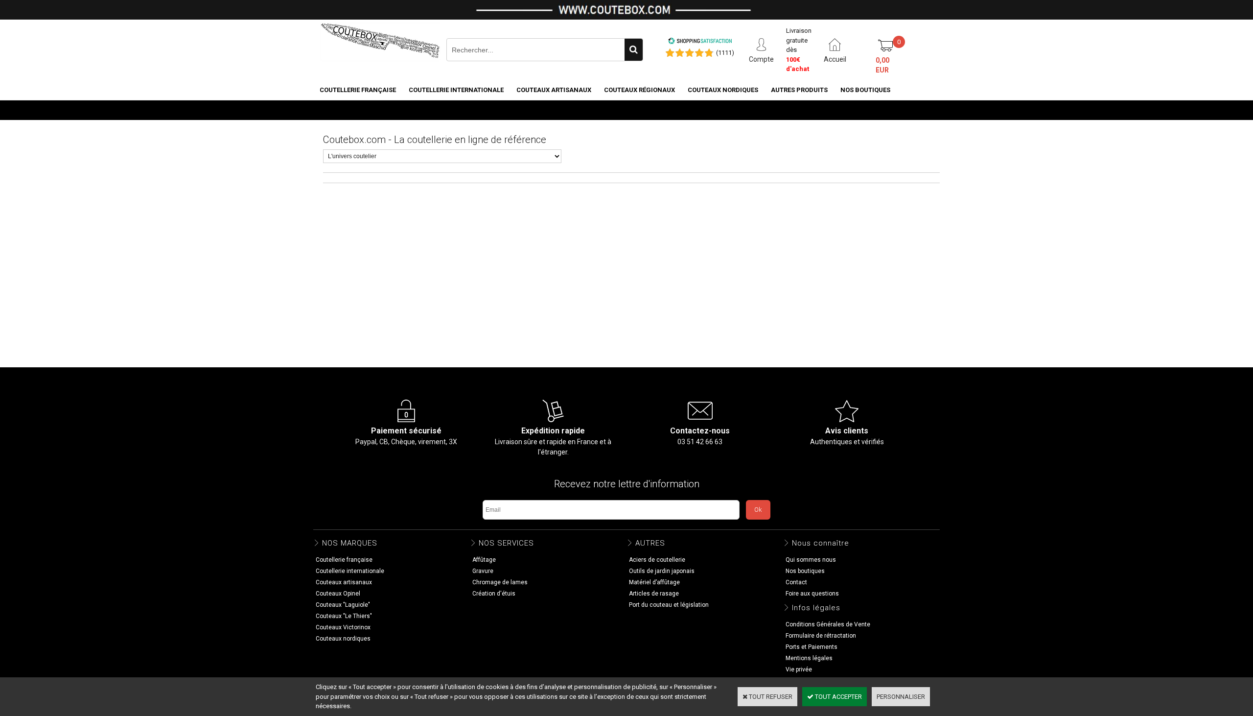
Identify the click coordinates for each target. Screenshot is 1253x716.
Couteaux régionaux (639, 90)
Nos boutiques (865, 90)
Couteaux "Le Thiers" (344, 616)
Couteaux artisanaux (553, 90)
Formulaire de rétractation (821, 635)
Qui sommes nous (811, 559)
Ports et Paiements (811, 647)
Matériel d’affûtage (654, 582)
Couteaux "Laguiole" (343, 604)
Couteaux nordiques (723, 90)
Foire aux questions (812, 593)
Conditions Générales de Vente (828, 624)
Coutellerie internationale (456, 90)
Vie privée (799, 669)
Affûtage (484, 559)
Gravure (482, 571)
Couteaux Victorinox (343, 627)
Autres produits (799, 90)
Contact (796, 582)
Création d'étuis (493, 593)
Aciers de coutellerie (657, 559)
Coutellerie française (358, 90)
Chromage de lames (500, 582)
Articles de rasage (654, 593)
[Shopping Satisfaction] (700, 42)
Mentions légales (809, 658)
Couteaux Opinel (338, 593)
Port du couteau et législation (669, 604)
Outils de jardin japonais (662, 571)
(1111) (725, 52)
